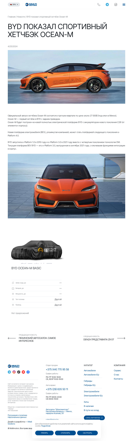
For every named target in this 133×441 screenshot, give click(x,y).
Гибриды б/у (89, 385)
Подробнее (45, 426)
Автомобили (90, 370)
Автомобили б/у (91, 375)
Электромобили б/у (93, 396)
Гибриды (88, 381)
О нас (116, 375)
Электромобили (91, 391)
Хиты (86, 402)
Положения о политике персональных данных (17, 416)
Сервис (117, 370)
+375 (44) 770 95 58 (57, 369)
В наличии (89, 406)
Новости (21, 16)
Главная (11, 16)
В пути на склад (91, 410)
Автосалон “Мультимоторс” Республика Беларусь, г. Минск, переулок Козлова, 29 (59, 411)
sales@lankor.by (52, 419)
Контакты (118, 379)
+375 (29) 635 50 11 (57, 389)
